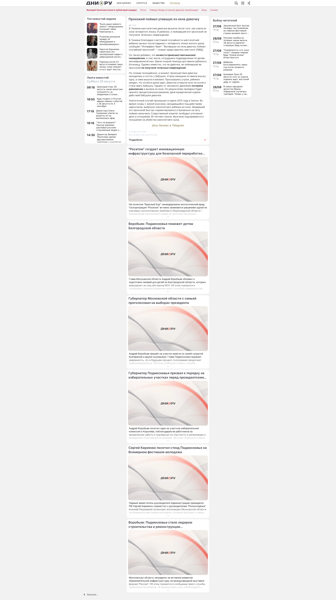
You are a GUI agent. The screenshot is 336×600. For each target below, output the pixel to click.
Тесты (143, 10)
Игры (204, 10)
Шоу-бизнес (124, 3)
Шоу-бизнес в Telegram (168, 125)
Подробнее (136, 139)
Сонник (214, 10)
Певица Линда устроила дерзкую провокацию (174, 10)
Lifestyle (141, 3)
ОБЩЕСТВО (158, 3)
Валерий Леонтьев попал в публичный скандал (112, 10)
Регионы (175, 3)
